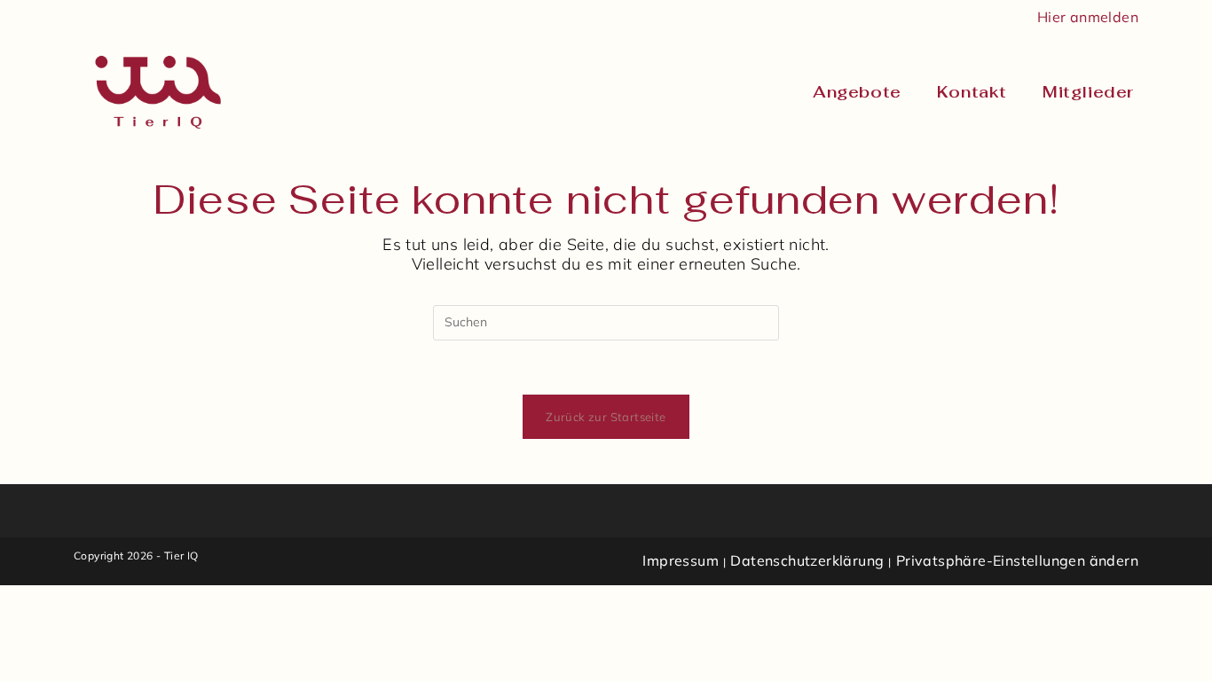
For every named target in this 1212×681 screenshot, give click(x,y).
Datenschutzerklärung (807, 560)
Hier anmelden (1087, 17)
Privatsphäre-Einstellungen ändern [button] (1017, 560)
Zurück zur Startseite (605, 417)
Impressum (680, 560)
